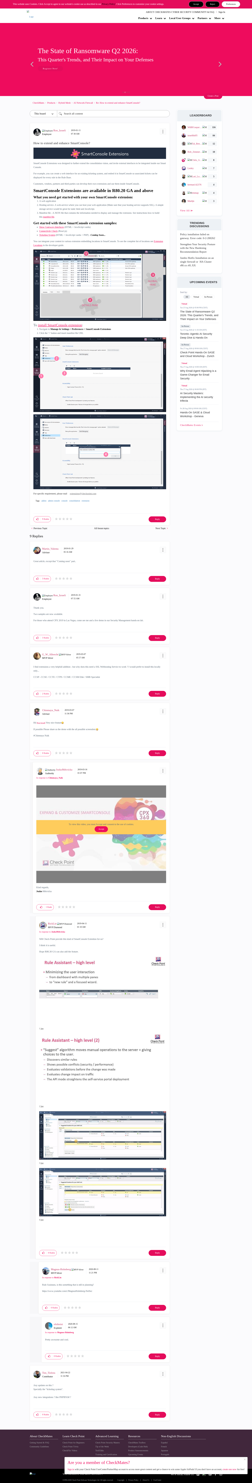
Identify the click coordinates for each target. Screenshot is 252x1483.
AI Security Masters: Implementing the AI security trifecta (196, 397)
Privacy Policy (108, 4)
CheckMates (38, 103)
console (64, 501)
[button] (196, 4)
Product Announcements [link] (138, 1450)
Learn (158, 18)
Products (143, 18)
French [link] (164, 1447)
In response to (49, 778)
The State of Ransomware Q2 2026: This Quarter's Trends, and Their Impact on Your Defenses (199, 315)
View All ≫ (186, 210)
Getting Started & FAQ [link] (39, 1443)
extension (85, 501)
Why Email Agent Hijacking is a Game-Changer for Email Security (198, 374)
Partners (202, 18)
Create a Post (213, 96)
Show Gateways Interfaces (51, 227)
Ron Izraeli (41, 723)
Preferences (231, 4)
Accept (101, 829)
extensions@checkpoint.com (83, 493)
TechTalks (99, 1450)
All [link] (187, 297)
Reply (157, 519)
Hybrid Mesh (64, 103)
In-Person (185, 326)
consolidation (74, 501)
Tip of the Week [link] (102, 1447)
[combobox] (113, 113)
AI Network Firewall (83, 103)
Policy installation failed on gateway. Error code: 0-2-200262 (197, 236)
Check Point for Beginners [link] (73, 1443)
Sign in (71, 1469)
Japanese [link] (164, 1450)
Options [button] (166, 102)
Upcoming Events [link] (135, 1454)
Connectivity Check (48, 231)
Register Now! (50, 68)
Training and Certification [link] (106, 1454)
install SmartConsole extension (60, 325)
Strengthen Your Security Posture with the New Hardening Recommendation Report (197, 248)
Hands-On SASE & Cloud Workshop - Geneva (195, 414)
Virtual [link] (196, 297)
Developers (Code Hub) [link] (138, 1447)
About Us (145, 1480)
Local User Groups (180, 18)
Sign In (221, 12)
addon (43, 501)
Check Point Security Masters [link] (107, 1443)
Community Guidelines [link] (39, 1447)
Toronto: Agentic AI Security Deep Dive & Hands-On (196, 335)
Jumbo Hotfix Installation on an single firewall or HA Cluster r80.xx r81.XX (197, 261)
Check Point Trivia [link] (70, 1447)
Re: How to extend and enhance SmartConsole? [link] (118, 103)
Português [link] (165, 1454)
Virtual (184, 304)
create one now (230, 1469)
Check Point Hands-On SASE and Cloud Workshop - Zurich (197, 354)
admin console (54, 501)
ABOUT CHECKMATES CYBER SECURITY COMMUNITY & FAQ (180, 12)
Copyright (120, 1480)
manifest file (48, 217)
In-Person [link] (208, 297)
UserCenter (157, 1480)
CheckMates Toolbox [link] (137, 1443)
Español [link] (164, 1443)
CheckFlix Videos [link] (70, 1450)
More (217, 18)
